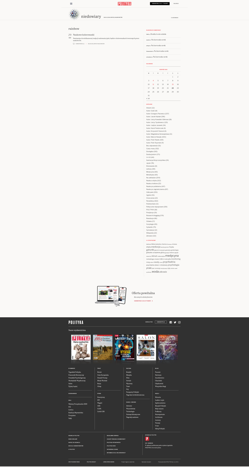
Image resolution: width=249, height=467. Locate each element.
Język (148, 163)
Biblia (153, 244)
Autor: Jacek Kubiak (153, 117)
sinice (172, 268)
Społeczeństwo (160, 403)
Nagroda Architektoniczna (135, 395)
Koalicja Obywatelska (75, 412)
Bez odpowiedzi (152, 146)
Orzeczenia (150, 198)
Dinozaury (169, 244)
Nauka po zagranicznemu (155, 189)
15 (173, 84)
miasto (157, 259)
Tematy (157, 423)
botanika (158, 244)
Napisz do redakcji (74, 442)
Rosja (99, 383)
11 (153, 84)
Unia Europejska (103, 375)
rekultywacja (164, 268)
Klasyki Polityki (160, 406)
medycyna (172, 255)
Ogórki (148, 195)
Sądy (70, 418)
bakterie (148, 244)
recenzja (157, 268)
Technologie (130, 411)
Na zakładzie (151, 178)
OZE (98, 406)
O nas (157, 426)
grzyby (167, 252)
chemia (164, 244)
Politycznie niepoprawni (154, 207)
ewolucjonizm (165, 247)
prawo (161, 262)
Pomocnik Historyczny (76, 375)
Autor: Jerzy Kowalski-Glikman (157, 119)
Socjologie (150, 224)
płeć (153, 268)
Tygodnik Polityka (74, 372)
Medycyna (150, 172)
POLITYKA (150, 210)
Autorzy (158, 420)
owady (156, 262)
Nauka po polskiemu (153, 186)
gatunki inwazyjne (159, 250)
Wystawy (129, 383)
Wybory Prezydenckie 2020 (77, 404)
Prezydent (72, 415)
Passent (157, 372)
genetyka (168, 250)
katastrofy (148, 256)
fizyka (171, 247)
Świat (99, 368)
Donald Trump (102, 378)
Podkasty (158, 411)
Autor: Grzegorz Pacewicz (155, 114)
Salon (70, 383)
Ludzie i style (159, 400)
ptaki (149, 268)
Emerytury (101, 397)
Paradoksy (150, 201)
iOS (146, 443)
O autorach (174, 17)
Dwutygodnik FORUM (74, 462)
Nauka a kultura (152, 183)
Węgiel (99, 403)
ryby (168, 268)
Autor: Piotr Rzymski (153, 143)
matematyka (161, 256)
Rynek (99, 393)
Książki (128, 372)
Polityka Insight (91, 462)
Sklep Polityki (160, 428)
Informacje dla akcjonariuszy (116, 452)
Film (127, 378)
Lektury (149, 169)
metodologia (150, 259)
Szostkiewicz (159, 378)
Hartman (158, 375)
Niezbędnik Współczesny (76, 380)
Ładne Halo (131, 462)
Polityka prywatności (114, 442)
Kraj (69, 400)
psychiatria (169, 261)
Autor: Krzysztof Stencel (155, 131)
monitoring (175, 259)
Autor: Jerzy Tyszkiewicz (155, 122)
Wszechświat (130, 408)
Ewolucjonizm (151, 154)
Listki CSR (100, 411)
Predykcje (150, 213)
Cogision (127, 462)
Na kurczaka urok (158, 39)
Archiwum (158, 417)
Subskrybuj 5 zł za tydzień (142, 301)
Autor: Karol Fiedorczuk (154, 128)
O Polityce (71, 449)
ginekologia (174, 250)
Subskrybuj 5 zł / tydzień (160, 3)
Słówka (149, 221)
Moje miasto (159, 408)
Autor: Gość (150, 111)
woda (155, 271)
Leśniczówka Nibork (108, 462)
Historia (158, 397)
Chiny (99, 386)
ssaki (176, 268)
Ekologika (149, 151)
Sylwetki (149, 227)
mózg (148, 262)
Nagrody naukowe (132, 417)
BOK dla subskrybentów (75, 446)
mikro (161, 259)
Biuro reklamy (72, 439)
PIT (98, 400)
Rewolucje (150, 218)
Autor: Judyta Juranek (154, 125)
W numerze (71, 368)
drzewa (174, 244)
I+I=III (148, 157)
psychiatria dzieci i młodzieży (157, 265)
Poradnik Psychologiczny (77, 378)
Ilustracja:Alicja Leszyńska (155, 160)
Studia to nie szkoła (158, 34)
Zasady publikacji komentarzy (116, 439)
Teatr (128, 386)
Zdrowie (149, 236)
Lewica (70, 410)
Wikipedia (149, 233)
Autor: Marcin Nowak (153, 137)
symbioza (148, 272)
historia (172, 252)
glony (163, 252)
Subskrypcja (161, 322)
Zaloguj (176, 3)
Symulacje (150, 230)
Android (150, 443)
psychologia (173, 265)
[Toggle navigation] (71, 3)
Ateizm (148, 108)
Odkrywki (149, 192)
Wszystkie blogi (160, 386)
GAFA (99, 408)
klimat (154, 256)
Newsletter (149, 322)
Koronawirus (72, 393)
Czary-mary (150, 149)
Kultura (128, 368)
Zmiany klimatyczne (133, 414)
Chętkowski (159, 383)
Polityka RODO (111, 446)
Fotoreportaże (160, 414)
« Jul (148, 98)
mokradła (167, 259)
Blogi (157, 368)
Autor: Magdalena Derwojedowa (157, 134)
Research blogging (153, 215)
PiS (69, 407)
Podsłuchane (151, 204)
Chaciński (158, 380)
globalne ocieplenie (153, 253)
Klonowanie (150, 166)
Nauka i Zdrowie (131, 402)
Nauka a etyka (151, 181)
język (176, 252)
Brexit (99, 372)
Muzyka (129, 375)
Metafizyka (150, 175)
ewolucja (155, 246)
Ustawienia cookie (112, 449)
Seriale (128, 380)
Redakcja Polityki (73, 435)
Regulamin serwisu (113, 435)
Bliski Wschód (102, 380)
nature (151, 262)
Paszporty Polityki (132, 392)
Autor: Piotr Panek (152, 140)
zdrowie (163, 271)
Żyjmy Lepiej (72, 386)
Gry (127, 389)
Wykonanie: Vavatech (146, 462)
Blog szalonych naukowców (96, 43)
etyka (148, 247)
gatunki (150, 249)
